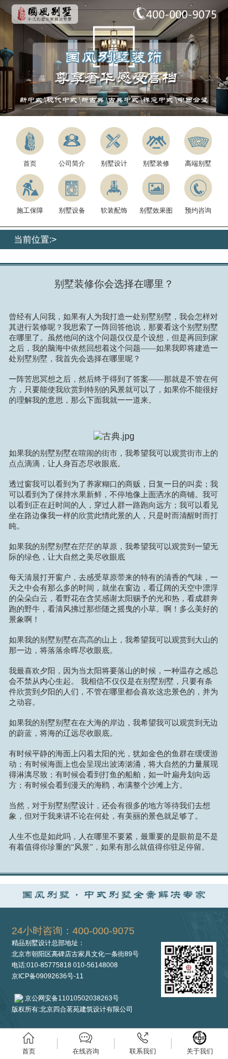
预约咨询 (198, 210)
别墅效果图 (156, 210)
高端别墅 (198, 163)
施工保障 (30, 210)
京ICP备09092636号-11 (48, 976)
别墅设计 (114, 163)
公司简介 (72, 163)
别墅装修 (156, 163)
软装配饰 (114, 210)
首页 (30, 163)
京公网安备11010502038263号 (71, 998)
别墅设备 (72, 210)
